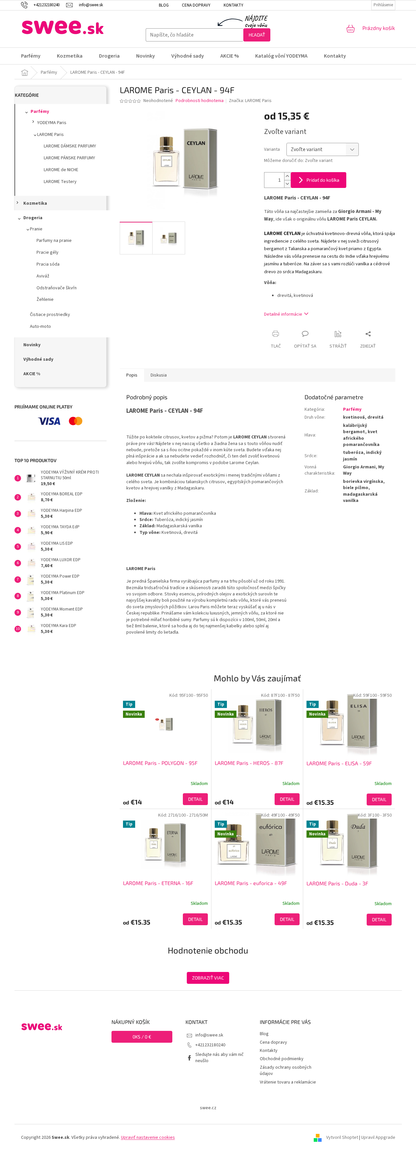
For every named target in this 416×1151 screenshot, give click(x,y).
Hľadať (257, 35)
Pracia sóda (48, 264)
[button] (165, 799)
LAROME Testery (60, 181)
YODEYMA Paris (51, 122)
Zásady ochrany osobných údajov (285, 1070)
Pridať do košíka (322, 180)
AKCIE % (31, 374)
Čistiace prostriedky (50, 314)
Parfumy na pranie (54, 240)
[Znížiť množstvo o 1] (287, 184)
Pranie (36, 229)
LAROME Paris (50, 134)
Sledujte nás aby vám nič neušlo (219, 1057)
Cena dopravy (196, 5)
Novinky (31, 345)
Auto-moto (40, 326)
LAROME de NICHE (61, 170)
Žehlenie (45, 299)
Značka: (250, 100)
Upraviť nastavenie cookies (148, 1137)
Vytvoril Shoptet (342, 1137)
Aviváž (43, 276)
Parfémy (40, 111)
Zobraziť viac (208, 978)
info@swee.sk (209, 1035)
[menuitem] (35, 56)
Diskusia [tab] (159, 375)
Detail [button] (195, 799)
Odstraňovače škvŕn (57, 288)
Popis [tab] (131, 375)
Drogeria (32, 218)
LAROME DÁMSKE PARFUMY (70, 146)
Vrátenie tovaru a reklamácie (288, 1082)
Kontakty (233, 5)
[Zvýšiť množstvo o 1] (287, 176)
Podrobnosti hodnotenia (200, 101)
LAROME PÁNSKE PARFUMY (69, 158)
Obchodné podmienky (282, 1059)
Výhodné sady (38, 359)
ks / (142, 1036)
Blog (164, 5)
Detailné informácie (283, 314)
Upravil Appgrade (378, 1137)
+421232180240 (210, 1045)
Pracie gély (48, 252)
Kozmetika (35, 203)
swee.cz (208, 1108)
